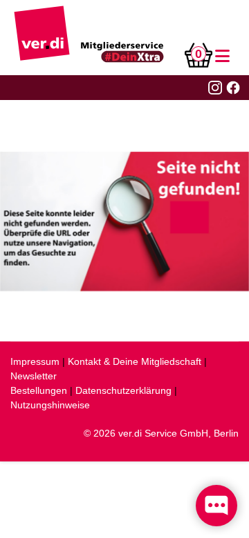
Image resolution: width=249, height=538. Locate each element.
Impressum (34, 361)
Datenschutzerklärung (123, 390)
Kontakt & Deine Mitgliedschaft (134, 361)
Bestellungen (38, 390)
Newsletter (33, 375)
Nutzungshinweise (50, 404)
